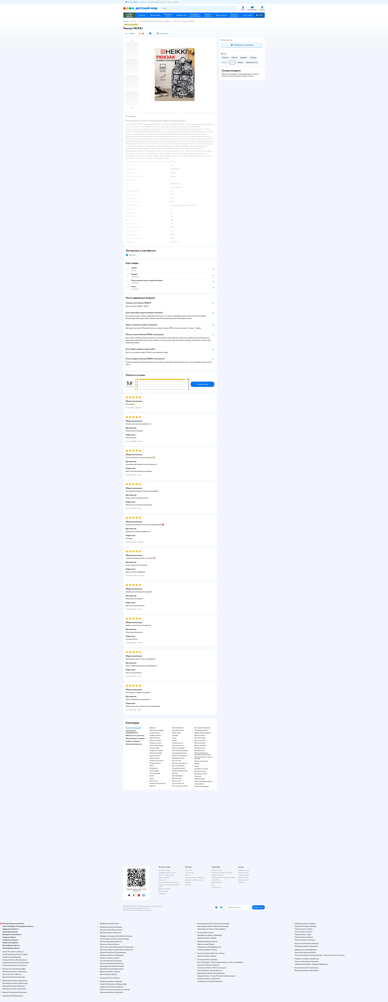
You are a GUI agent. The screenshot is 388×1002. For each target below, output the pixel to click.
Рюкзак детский (199, 750)
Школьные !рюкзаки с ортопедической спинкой (202, 753)
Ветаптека (241, 882)
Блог (213, 885)
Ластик (152, 778)
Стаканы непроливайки (201, 786)
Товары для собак (243, 875)
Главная (126, 21)
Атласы (196, 766)
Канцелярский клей (178, 758)
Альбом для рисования (157, 760)
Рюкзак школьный (200, 740)
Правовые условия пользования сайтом (149, 906)
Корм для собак (243, 877)
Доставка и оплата (164, 870)
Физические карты (200, 771)
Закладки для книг (177, 743)
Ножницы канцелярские (179, 755)
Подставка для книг (178, 745)
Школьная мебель (199, 738)
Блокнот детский (155, 755)
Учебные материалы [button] (133, 741)
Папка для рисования (201, 730)
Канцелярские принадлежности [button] (132, 732)
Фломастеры (154, 781)
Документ (132, 255)
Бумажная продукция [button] (133, 728)
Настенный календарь (156, 745)
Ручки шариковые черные (180, 786)
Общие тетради (154, 758)
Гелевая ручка (154, 768)
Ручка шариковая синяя (179, 753)
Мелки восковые (199, 779)
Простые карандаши (178, 765)
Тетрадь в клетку (155, 733)
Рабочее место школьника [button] (135, 736)
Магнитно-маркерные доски (203, 781)
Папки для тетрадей (156, 753)
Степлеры (175, 735)
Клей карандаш (154, 771)
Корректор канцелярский (158, 783)
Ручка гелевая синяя (178, 783)
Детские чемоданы (200, 745)
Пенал (152, 765)
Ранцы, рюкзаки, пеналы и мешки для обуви (154, 21)
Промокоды (162, 880)
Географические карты (201, 769)
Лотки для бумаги (177, 776)
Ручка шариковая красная (202, 728)
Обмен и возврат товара (166, 875)
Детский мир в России (130, 910)
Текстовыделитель (177, 728)
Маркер (174, 740)
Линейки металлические (179, 771)
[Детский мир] (140, 8)
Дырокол (152, 786)
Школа (133, 21)
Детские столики (199, 735)
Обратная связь (163, 891)
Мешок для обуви (199, 743)
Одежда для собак (243, 880)
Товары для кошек (243, 870)
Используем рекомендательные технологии (137, 908)
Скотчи (152, 776)
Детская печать (176, 778)
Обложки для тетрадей (157, 730)
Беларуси (149, 910)
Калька (174, 738)
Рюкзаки (177, 21)
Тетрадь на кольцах (155, 743)
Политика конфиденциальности (169, 882)
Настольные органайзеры (180, 750)
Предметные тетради (156, 750)
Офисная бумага (155, 738)
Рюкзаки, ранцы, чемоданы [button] (135, 738)
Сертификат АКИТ (164, 889)
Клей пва (175, 773)
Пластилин (197, 776)
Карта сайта (162, 894)
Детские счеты (176, 760)
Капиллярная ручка (178, 730)
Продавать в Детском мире (167, 872)
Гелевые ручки (176, 733)
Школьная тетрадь (155, 740)
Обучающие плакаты (200, 774)
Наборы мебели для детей (202, 733)
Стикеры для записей (178, 768)
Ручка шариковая (155, 773)
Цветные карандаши (178, 748)
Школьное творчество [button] (134, 744)
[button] (259, 15)
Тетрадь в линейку (155, 735)
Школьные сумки (199, 748)
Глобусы (197, 763)
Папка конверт (176, 781)
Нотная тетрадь (154, 748)
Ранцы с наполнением (201, 761)
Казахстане (141, 910)
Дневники (153, 728)
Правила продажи (164, 877)
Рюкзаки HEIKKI (188, 21)
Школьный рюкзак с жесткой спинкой (203, 757)
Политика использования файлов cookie (169, 885)
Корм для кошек (243, 872)
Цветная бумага (199, 784)
